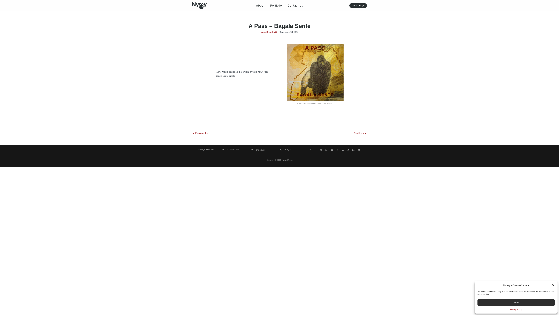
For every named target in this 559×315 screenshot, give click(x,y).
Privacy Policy (516, 309)
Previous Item (200, 133)
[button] (553, 285)
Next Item (360, 133)
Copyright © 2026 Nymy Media (280, 160)
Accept (516, 302)
